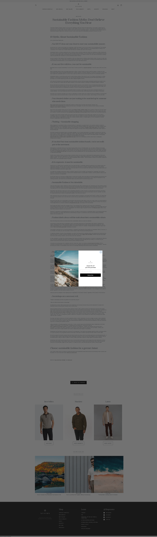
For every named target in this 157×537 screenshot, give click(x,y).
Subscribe (90, 275)
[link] (90, 262)
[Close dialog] (101, 252)
